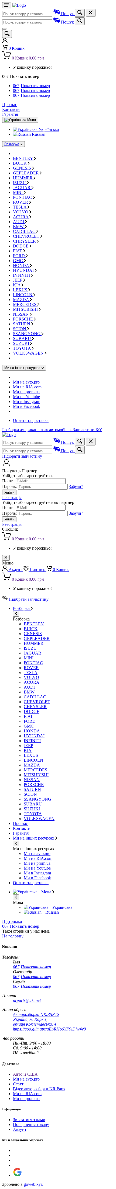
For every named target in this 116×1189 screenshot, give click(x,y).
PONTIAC (23, 197)
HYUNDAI (24, 270)
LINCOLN (23, 294)
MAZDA (21, 299)
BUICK (20, 163)
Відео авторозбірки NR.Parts (39, 1088)
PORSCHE (23, 319)
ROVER (21, 202)
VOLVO (21, 212)
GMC (18, 260)
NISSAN (21, 314)
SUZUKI (21, 343)
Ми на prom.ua (26, 391)
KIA (17, 285)
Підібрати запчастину (22, 456)
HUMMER (23, 178)
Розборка (11, 144)
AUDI (19, 221)
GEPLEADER (26, 173)
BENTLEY (23, 158)
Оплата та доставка (31, 420)
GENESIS (22, 168)
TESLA (20, 207)
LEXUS (20, 290)
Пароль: (9, 486)
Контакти (11, 109)
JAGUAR (22, 187)
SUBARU (22, 338)
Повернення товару (31, 1124)
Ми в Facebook (26, 406)
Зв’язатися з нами (29, 1119)
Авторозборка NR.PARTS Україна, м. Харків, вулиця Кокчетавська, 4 (36, 1019)
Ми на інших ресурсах (34, 838)
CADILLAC (24, 231)
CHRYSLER (25, 241)
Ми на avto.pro (26, 382)
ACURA (21, 216)
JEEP (18, 280)
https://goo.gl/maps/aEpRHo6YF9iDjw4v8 (49, 1029)
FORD (19, 255)
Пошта (8, 480)
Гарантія (10, 114)
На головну (12, 936)
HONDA (21, 265)
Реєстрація (12, 497)
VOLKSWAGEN (29, 353)
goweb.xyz (33, 1184)
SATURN (22, 324)
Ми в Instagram (26, 401)
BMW (19, 226)
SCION (20, 328)
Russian (38, 134)
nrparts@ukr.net (27, 1000)
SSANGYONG (27, 333)
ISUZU (20, 182)
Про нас (9, 104)
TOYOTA (22, 348)
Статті (19, 1084)
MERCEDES (25, 304)
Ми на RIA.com (27, 387)
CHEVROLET (26, 236)
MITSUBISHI (26, 309)
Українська (48, 129)
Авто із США (25, 1074)
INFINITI (22, 275)
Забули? (76, 486)
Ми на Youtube (26, 396)
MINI (18, 192)
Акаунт (19, 1129)
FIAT (18, 251)
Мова (46, 892)
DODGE (21, 246)
